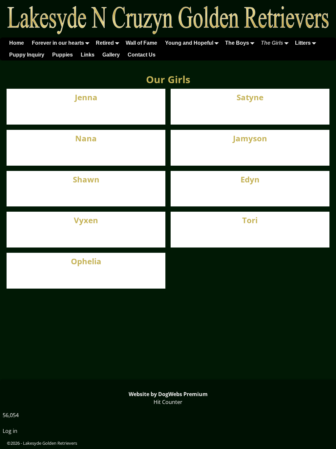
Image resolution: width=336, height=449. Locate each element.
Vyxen (86, 220)
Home (16, 43)
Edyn (250, 179)
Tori (250, 220)
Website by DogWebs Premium (168, 394)
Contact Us (142, 55)
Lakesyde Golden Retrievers (50, 443)
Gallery (111, 55)
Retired (105, 43)
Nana (86, 138)
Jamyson (250, 138)
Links (87, 55)
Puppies (62, 55)
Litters (303, 43)
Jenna (86, 97)
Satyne (250, 97)
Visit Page (149, 112)
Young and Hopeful (189, 43)
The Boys (237, 43)
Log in (10, 431)
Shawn (86, 179)
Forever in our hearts (58, 43)
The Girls (272, 43)
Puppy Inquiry (26, 55)
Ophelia (86, 261)
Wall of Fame (141, 43)
